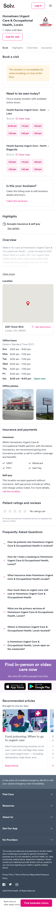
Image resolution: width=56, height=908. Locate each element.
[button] (18, 404)
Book (5, 47)
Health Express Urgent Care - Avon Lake (26, 111)
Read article (11, 765)
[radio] (12, 126)
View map (24, 118)
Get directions (43, 326)
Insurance (46, 47)
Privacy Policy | (8, 874)
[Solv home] (9, 6)
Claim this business (17, 200)
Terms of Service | (22, 874)
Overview (32, 47)
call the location (11, 491)
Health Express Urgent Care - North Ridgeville (26, 147)
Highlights (17, 47)
